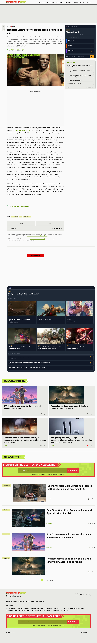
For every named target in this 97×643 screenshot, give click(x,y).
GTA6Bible (64, 610)
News (52, 2)
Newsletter (43, 2)
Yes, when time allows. (75, 80)
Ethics (15, 601)
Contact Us (21, 601)
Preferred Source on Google (37, 239)
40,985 (51, 580)
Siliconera (56, 608)
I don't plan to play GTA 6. (76, 83)
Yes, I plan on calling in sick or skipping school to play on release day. (80, 76)
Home (9, 26)
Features (67, 2)
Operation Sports (20, 610)
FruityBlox (49, 610)
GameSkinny (9, 610)
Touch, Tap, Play (40, 610)
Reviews (59, 2)
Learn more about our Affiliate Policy (37, 236)
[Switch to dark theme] (87, 2)
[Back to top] (3, 371)
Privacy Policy (61, 474)
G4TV (20, 216)
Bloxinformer (56, 610)
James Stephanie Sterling (18, 49)
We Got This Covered (66, 608)
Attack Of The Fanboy (37, 608)
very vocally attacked (23, 130)
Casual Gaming (14, 216)
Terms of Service (51, 474)
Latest (75, 2)
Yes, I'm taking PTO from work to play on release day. (80, 71)
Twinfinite (20, 608)
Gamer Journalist (79, 608)
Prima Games (48, 608)
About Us (9, 601)
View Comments (35, 256)
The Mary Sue (30, 610)
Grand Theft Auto (27, 216)
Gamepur (27, 608)
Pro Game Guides (11, 608)
